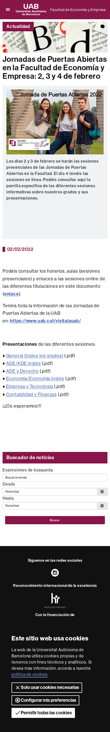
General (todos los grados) (34, 356)
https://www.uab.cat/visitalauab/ (45, 321)
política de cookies (30, 674)
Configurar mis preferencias (48, 700)
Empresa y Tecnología (29, 386)
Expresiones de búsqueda (28, 469)
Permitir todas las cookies (46, 713)
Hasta (8, 498)
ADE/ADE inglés (23, 363)
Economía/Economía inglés (35, 378)
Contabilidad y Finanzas (31, 394)
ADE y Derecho (22, 371)
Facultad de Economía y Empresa (78, 9)
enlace (11, 294)
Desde (9, 484)
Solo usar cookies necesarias (50, 687)
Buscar (55, 520)
